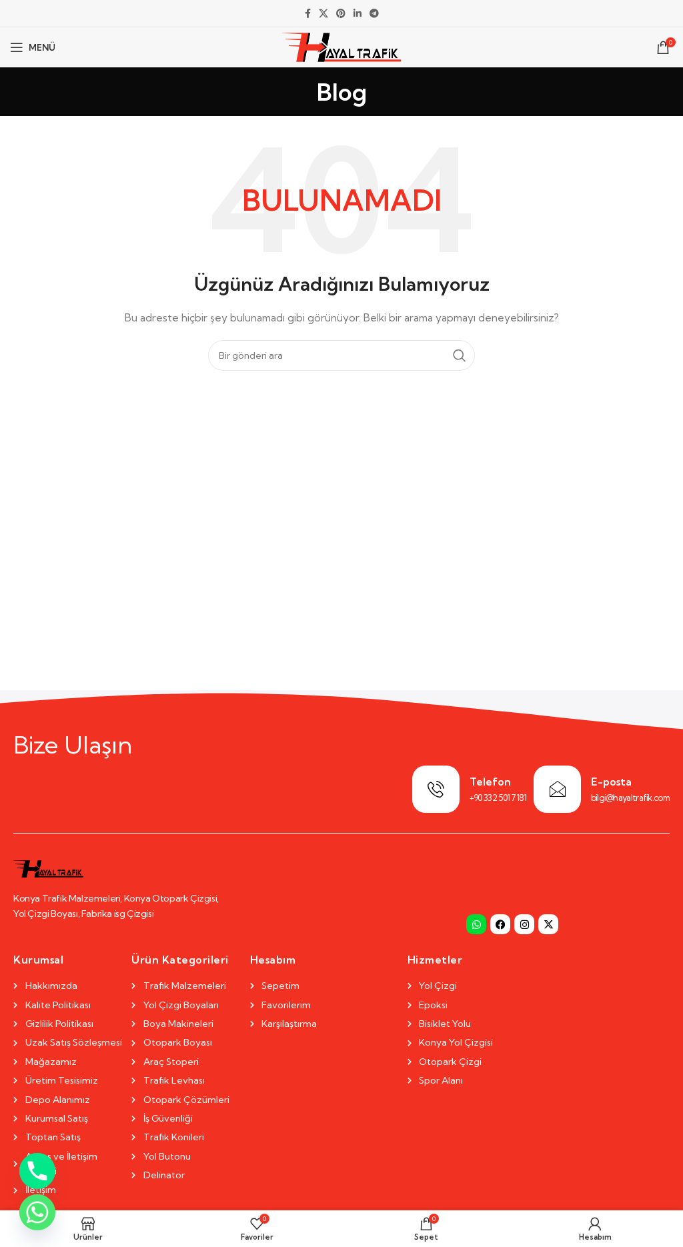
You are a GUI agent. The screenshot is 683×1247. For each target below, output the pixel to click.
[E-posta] (557, 789)
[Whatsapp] (476, 924)
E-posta (611, 781)
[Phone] (37, 1171)
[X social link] (323, 14)
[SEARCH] (459, 355)
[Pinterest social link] (341, 14)
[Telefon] (436, 789)
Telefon (490, 781)
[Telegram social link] (374, 14)
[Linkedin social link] (358, 14)
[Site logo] (342, 46)
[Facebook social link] (308, 14)
